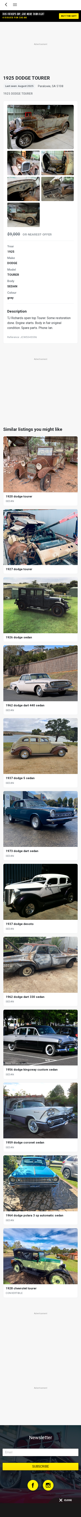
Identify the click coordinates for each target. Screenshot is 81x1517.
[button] (23, 163)
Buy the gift (68, 16)
